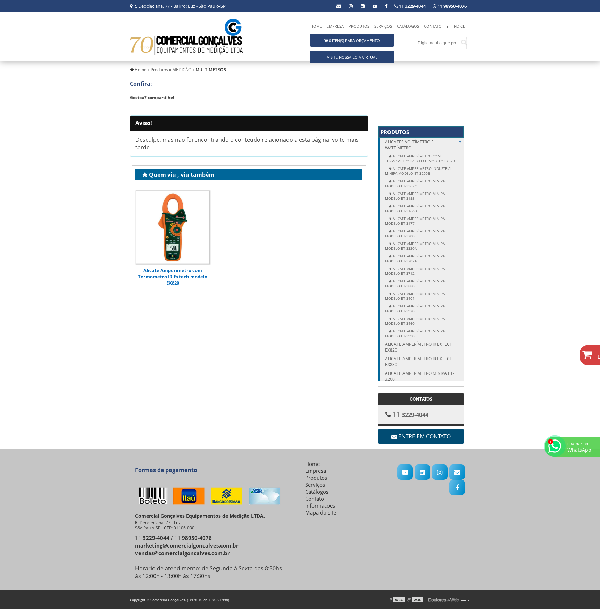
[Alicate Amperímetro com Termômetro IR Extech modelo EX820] (172, 227)
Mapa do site (320, 512)
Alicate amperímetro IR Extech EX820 (419, 347)
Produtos (359, 26)
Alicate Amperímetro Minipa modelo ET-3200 (415, 233)
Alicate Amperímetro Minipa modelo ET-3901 (415, 296)
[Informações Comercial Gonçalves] (447, 28)
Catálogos (408, 26)
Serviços (383, 26)
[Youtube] (375, 6)
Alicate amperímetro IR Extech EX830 (419, 362)
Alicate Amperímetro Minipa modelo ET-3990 (415, 333)
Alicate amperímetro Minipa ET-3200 (419, 376)
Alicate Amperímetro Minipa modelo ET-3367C (415, 183)
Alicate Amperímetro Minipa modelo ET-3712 (415, 271)
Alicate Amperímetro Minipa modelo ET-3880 (415, 283)
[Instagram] (351, 6)
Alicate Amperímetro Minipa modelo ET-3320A (415, 246)
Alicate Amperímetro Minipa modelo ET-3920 (415, 308)
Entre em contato (424, 436)
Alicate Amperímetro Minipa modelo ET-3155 (415, 196)
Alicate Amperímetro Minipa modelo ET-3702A (415, 258)
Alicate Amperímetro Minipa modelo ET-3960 (415, 321)
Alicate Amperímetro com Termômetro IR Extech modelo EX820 (172, 276)
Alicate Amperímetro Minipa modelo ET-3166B (415, 208)
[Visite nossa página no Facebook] (386, 6)
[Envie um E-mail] (338, 6)
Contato (433, 26)
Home (316, 26)
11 (451, 6)
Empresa (335, 26)
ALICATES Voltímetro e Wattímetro (409, 145)
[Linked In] (363, 6)
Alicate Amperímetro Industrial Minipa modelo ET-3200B (418, 171)
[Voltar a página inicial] (186, 36)
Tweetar (142, 107)
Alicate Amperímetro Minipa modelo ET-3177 (415, 221)
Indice (459, 26)
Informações (320, 505)
